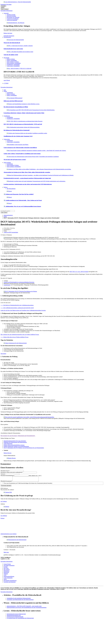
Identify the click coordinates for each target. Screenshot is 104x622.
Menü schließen (4, 9)
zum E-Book (7, 80)
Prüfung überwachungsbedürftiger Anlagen (14, 445)
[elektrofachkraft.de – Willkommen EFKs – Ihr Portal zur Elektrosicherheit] (17, 2)
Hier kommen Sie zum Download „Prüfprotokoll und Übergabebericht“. (18, 435)
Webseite (3, 474)
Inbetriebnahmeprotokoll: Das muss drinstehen (15, 441)
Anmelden (3, 6)
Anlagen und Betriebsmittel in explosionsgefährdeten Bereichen (19, 282)
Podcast (2, 518)
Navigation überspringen (6, 10)
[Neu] (19, 68)
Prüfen (5, 216)
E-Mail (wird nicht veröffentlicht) (11, 472)
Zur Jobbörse (4, 515)
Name (5, 470)
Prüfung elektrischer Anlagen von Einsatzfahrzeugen (16, 446)
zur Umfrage (4, 501)
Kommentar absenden (6, 485)
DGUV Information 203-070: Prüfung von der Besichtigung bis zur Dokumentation (24, 447)
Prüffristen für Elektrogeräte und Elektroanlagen (15, 442)
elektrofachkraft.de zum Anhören (8, 533)
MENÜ (2, 7)
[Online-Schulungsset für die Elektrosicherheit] (15, 343)
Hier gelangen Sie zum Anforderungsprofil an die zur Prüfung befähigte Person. (20, 334)
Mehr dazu (6, 552)
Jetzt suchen (4, 212)
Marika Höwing (7, 453)
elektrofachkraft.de (8, 215)
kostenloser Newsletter (6, 4)
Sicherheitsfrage (7, 475)
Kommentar (6, 481)
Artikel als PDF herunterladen (11, 232)
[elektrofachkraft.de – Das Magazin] (15, 22)
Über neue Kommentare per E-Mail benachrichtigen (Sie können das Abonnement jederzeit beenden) (28, 483)
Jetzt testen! (3, 353)
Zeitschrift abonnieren (9, 35)
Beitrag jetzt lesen (8, 33)
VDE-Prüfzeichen (8, 443)
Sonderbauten (7, 285)
